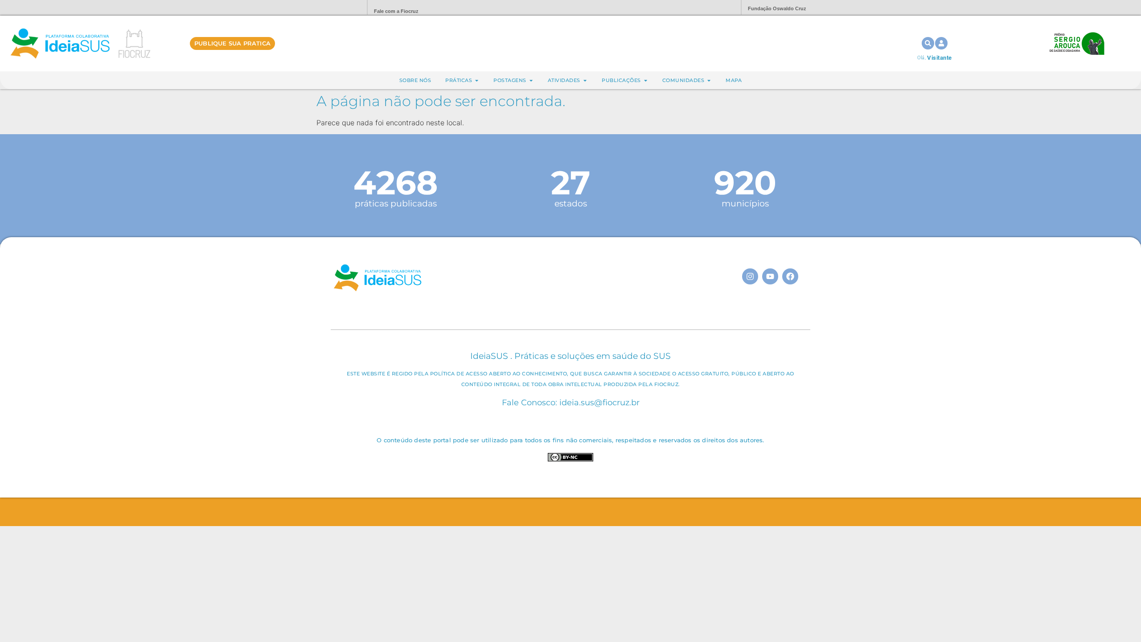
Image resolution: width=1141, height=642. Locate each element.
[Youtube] (770, 276)
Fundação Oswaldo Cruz (777, 8)
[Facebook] (790, 276)
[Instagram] (750, 276)
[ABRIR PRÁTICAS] (476, 80)
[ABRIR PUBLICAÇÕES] (645, 80)
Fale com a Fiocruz (396, 11)
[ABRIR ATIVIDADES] (585, 80)
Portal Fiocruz (338, 8)
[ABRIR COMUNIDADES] (708, 80)
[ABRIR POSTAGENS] (531, 80)
